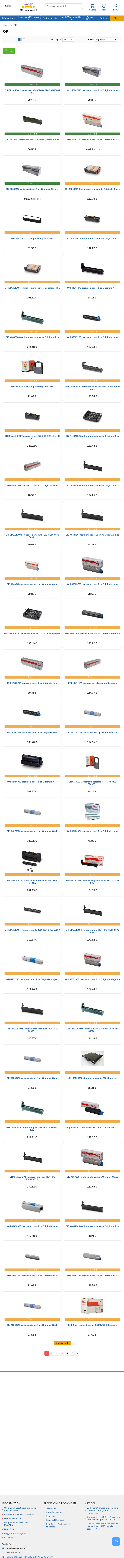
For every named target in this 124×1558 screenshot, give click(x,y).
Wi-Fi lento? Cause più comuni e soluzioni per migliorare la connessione (102, 1510)
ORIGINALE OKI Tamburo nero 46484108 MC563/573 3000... (32, 536)
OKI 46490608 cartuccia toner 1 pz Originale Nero (32, 1226)
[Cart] (92, 7)
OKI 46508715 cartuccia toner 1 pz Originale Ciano (32, 1078)
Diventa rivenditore (13, 1518)
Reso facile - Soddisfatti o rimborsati (58, 1525)
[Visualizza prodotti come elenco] (24, 40)
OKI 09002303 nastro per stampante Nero (32, 386)
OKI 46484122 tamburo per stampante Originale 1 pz (32, 139)
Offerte (117, 18)
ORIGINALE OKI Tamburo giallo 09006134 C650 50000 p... (32, 931)
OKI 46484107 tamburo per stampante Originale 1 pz (92, 535)
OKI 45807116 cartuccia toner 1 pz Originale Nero (92, 90)
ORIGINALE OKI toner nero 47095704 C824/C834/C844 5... (32, 91)
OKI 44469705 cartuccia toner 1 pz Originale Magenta (32, 979)
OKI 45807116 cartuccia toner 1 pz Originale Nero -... (32, 189)
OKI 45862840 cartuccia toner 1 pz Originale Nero (32, 1275)
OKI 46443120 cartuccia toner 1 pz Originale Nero (92, 139)
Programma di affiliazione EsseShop (16, 1523)
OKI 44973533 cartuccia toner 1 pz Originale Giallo (32, 831)
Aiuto (104, 10)
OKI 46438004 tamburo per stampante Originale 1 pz (32, 337)
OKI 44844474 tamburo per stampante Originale (92, 683)
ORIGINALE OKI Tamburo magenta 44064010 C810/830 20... (92, 881)
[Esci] (115, 6)
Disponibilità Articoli (55, 1520)
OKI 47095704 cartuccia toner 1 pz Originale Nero (32, 683)
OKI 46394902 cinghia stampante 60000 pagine (92, 1078)
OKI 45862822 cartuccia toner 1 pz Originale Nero (32, 485)
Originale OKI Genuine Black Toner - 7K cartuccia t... (92, 1127)
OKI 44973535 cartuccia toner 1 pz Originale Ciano (92, 732)
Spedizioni (50, 1516)
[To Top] (117, 1550)
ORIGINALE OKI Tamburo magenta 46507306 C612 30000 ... (32, 1029)
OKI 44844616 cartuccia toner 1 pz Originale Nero (92, 1275)
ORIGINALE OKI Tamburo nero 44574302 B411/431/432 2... (32, 437)
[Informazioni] (104, 6)
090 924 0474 (13, 1552)
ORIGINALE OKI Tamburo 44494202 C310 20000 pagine (32, 633)
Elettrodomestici (50, 18)
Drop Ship (9, 1529)
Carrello (92, 10)
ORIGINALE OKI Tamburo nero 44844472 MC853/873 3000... (92, 931)
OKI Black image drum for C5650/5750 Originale (92, 1325)
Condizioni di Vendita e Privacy (19, 1514)
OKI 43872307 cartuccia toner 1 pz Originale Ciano (92, 1177)
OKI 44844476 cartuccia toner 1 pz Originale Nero (92, 288)
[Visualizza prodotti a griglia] (19, 40)
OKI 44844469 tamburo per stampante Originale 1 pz (92, 485)
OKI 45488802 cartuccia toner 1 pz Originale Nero (32, 782)
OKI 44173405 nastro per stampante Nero (32, 238)
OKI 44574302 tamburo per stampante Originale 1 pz (92, 238)
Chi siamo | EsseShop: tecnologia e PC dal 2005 (20, 1509)
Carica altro (61, 1343)
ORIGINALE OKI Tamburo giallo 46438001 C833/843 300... (32, 1128)
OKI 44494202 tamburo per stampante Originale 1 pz (92, 436)
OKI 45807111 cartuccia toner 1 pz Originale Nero (32, 732)
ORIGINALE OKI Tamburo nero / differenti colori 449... (32, 288)
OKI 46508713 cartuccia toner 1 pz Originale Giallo (32, 1325)
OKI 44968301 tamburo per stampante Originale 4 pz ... (92, 189)
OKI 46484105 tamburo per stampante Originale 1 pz (92, 1226)
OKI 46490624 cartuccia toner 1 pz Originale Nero (92, 831)
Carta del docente (54, 1512)
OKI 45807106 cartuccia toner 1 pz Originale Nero (92, 337)
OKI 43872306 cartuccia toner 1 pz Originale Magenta (92, 979)
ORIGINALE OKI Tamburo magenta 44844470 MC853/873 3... (32, 1178)
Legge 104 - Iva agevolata (16, 1533)
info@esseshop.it (16, 1548)
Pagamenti (51, 1508)
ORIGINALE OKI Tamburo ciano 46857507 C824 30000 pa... (92, 387)
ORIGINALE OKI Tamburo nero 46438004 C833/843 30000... (92, 1029)
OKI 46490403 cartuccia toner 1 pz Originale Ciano (32, 584)
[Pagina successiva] (77, 1353)
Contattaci (9, 1537)
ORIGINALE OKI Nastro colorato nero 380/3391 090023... (92, 783)
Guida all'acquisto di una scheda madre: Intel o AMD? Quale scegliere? (102, 1526)
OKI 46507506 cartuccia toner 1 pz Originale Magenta (92, 633)
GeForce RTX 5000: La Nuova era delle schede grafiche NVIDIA (103, 1518)
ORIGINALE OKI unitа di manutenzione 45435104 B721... (32, 881)
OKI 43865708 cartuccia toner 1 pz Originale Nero (92, 584)
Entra (115, 10)
